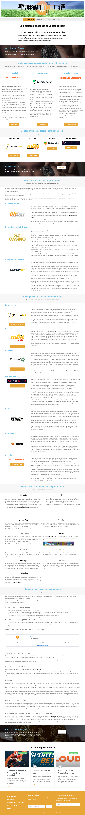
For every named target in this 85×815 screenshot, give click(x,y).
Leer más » (9, 786)
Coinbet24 (9, 351)
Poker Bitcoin (51, 19)
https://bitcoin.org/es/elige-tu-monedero (31, 669)
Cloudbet (14, 73)
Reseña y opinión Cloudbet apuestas (66, 772)
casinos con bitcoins (42, 428)
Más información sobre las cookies (15, 802)
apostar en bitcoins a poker (23, 507)
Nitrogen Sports (71, 138)
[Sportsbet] (42, 82)
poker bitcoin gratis (61, 812)
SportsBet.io (42, 73)
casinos (60, 35)
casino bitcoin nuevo (51, 536)
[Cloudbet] (14, 77)
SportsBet (23, 520)
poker (64, 35)
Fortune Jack (14, 138)
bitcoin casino (46, 812)
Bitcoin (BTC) (33, 636)
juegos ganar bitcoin (53, 812)
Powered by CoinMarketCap (42, 645)
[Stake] (58, 545)
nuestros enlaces (66, 90)
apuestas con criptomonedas (37, 812)
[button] (14, 124)
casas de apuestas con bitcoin (26, 812)
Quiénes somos (10, 799)
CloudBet (9, 455)
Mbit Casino (33, 138)
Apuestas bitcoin (29, 19)
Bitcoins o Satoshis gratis (16, 729)
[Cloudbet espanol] (71, 78)
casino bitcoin (37, 230)
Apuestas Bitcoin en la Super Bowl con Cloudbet (16, 773)
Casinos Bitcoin (40, 19)
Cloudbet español (70, 73)
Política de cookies (11, 796)
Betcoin (23, 495)
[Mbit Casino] (33, 146)
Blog (59, 19)
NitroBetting (10, 376)
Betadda (52, 138)
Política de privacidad (12, 805)
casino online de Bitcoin (41, 214)
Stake (61, 534)
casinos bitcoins (54, 716)
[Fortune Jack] (14, 146)
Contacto (9, 808)
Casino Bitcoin (49, 403)
